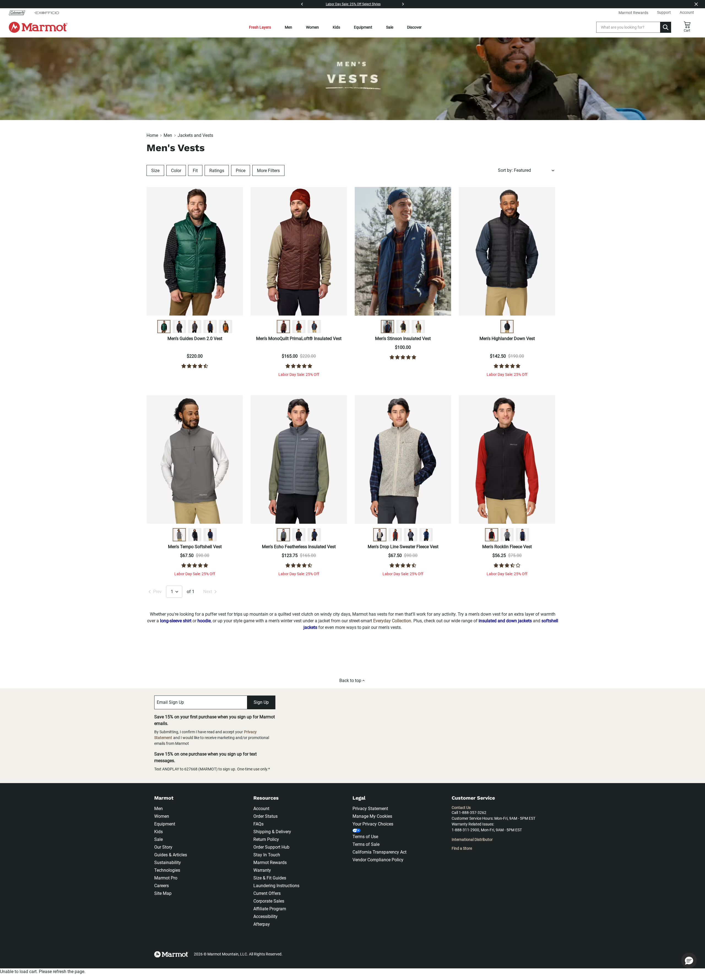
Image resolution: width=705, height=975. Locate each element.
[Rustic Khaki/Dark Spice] (225, 326)
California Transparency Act (379, 852)
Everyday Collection (392, 620)
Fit (195, 170)
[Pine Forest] (163, 326)
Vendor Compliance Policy (377, 859)
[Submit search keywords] (665, 27)
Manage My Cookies (372, 816)
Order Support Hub (271, 847)
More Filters (268, 170)
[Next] (403, 4)
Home (152, 135)
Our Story (163, 847)
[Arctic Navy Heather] (426, 534)
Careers (161, 885)
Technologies (167, 870)
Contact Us (461, 807)
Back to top (350, 680)
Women (312, 27)
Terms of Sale (365, 844)
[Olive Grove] (418, 326)
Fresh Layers (260, 27)
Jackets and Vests (195, 135)
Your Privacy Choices (372, 824)
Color (176, 170)
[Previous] (302, 4)
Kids (336, 27)
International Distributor (472, 839)
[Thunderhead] (314, 326)
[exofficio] (46, 12)
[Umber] (283, 326)
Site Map (163, 893)
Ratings (216, 170)
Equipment (363, 27)
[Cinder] (179, 534)
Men (288, 27)
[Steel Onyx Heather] (410, 534)
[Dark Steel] (194, 326)
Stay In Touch (266, 854)
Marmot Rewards (270, 862)
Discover (414, 27)
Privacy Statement (370, 808)
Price (240, 170)
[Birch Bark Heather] (379, 534)
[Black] (179, 326)
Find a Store (462, 848)
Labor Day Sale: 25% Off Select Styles (353, 4)
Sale (389, 27)
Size (155, 170)
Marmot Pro (165, 878)
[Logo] (38, 27)
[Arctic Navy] (210, 326)
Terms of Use (365, 836)
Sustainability (167, 862)
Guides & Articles (170, 854)
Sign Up (261, 702)
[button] (689, 960)
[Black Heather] (395, 534)
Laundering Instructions (276, 885)
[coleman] (19, 12)
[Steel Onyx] (283, 534)
